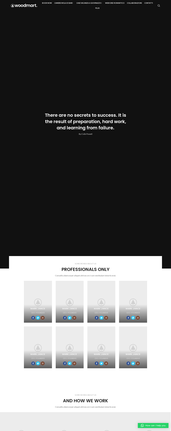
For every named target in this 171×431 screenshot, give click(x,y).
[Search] (158, 5)
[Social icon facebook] (33, 318)
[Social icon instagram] (43, 318)
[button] (153, 425)
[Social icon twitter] (38, 318)
